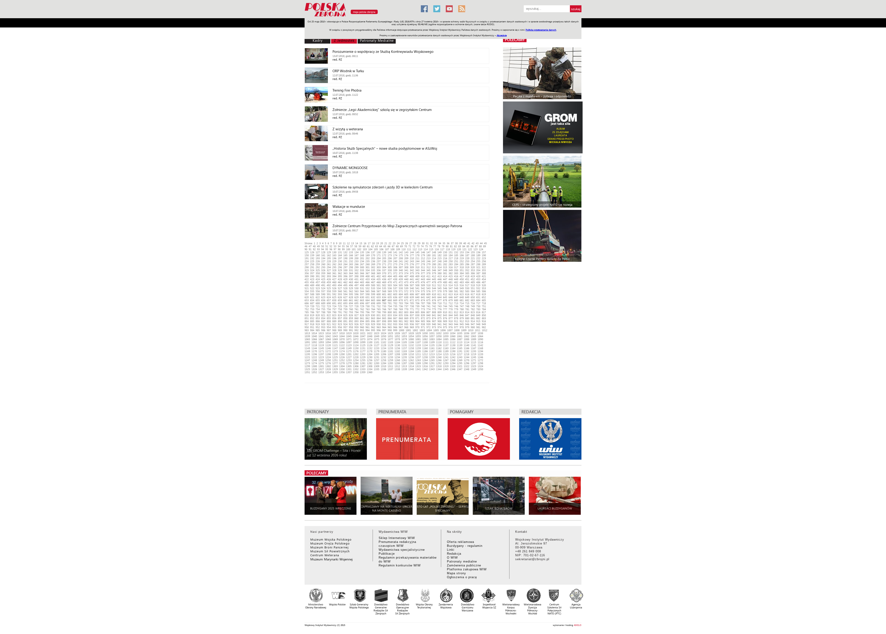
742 (434, 306)
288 (478, 264)
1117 (307, 345)
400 (367, 276)
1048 (369, 336)
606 (412, 294)
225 (312, 261)
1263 (418, 360)
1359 (362, 372)
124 (481, 249)
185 (456, 255)
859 (351, 318)
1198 (328, 354)
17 (369, 243)
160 (318, 255)
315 (445, 267)
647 (456, 297)
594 (345, 294)
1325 (307, 369)
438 (395, 279)
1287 (404, 363)
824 (340, 315)
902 (406, 321)
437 (390, 279)
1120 (328, 345)
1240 (439, 357)
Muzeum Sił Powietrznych (330, 551)
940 (434, 324)
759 (345, 309)
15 (360, 243)
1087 (459, 339)
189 (478, 255)
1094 (328, 342)
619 (484, 294)
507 (412, 285)
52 (330, 246)
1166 (466, 348)
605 (406, 294)
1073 (362, 339)
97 (335, 249)
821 (323, 315)
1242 (452, 357)
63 (376, 246)
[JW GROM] (543, 127)
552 (478, 288)
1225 (335, 357)
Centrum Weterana (324, 555)
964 (384, 327)
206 (390, 258)
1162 (439, 348)
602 (390, 294)
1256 (369, 360)
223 (484, 258)
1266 (439, 360)
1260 (397, 360)
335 (373, 270)
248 (439, 261)
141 (395, 252)
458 (323, 282)
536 (390, 288)
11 (344, 243)
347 (439, 270)
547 (451, 288)
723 (329, 306)
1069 (335, 339)
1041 (321, 336)
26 (406, 243)
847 (467, 315)
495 (345, 285)
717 (478, 303)
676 (434, 300)
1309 (376, 366)
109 (398, 249)
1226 (342, 357)
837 (412, 315)
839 (423, 315)
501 (379, 285)
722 (323, 306)
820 (318, 315)
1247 (307, 360)
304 (384, 267)
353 (473, 270)
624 (329, 297)
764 (373, 309)
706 (417, 303)
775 (434, 309)
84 (463, 246)
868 (401, 318)
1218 (466, 354)
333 (362, 270)
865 (384, 318)
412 (434, 276)
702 (395, 303)
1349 (473, 369)
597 (362, 294)
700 (384, 303)
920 (323, 324)
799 (384, 312)
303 (379, 267)
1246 (480, 357)
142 (401, 252)
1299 (307, 366)
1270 (466, 360)
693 (345, 303)
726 (345, 306)
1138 (452, 345)
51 (326, 246)
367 (367, 273)
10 (340, 243)
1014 (314, 333)
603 (395, 294)
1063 (473, 336)
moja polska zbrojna (364, 11)
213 (428, 258)
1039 (307, 336)
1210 (411, 354)
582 (462, 291)
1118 (314, 345)
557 (323, 291)
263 (340, 264)
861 (362, 318)
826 (351, 315)
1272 (480, 360)
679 (451, 300)
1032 (439, 333)
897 (379, 321)
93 (318, 249)
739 (417, 306)
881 (473, 318)
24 (398, 243)
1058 (439, 336)
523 (318, 288)
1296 (466, 363)
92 (314, 249)
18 (373, 243)
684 (478, 300)
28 (414, 243)
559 (334, 291)
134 (356, 252)
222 (478, 258)
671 (406, 300)
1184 (411, 351)
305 (390, 267)
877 (451, 318)
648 (462, 297)
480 (445, 282)
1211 (418, 354)
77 (434, 246)
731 (373, 306)
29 (419, 243)
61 (368, 246)
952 (318, 327)
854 (323, 318)
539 (406, 288)
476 (423, 282)
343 (417, 270)
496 (351, 285)
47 (310, 246)
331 (351, 270)
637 (401, 297)
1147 (335, 348)
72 (414, 246)
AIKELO (577, 625)
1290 (425, 363)
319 (467, 267)
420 (478, 276)
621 (312, 297)
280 (434, 264)
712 (451, 303)
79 (443, 246)
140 (390, 252)
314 (439, 267)
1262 (411, 360)
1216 (452, 354)
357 (312, 273)
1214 (439, 354)
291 (312, 267)
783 (478, 309)
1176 (356, 351)
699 (379, 303)
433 (367, 279)
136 (367, 252)
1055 (418, 336)
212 (423, 258)
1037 (473, 333)
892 (351, 321)
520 (484, 285)
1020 (356, 333)
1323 (473, 366)
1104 (397, 342)
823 (334, 315)
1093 (321, 342)
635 (390, 297)
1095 (335, 342)
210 (412, 258)
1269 (459, 360)
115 (431, 249)
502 (384, 285)
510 (428, 285)
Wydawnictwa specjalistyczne (402, 549)
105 (376, 249)
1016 (328, 333)
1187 (432, 351)
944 (456, 324)
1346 (452, 369)
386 (473, 273)
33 (435, 243)
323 (307, 270)
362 (340, 273)
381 (445, 273)
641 (423, 297)
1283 (376, 363)
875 (439, 318)
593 (340, 294)
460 (334, 282)
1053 (404, 336)
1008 (457, 330)
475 (417, 282)
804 (412, 312)
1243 (459, 357)
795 (362, 312)
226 (318, 261)
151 (451, 252)
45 (485, 243)
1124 (356, 345)
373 (401, 273)
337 (384, 270)
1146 (328, 348)
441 (412, 279)
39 (460, 243)
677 (439, 300)
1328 (328, 369)
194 (323, 258)
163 (334, 255)
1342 (425, 369)
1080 (411, 339)
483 (462, 282)
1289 (418, 363)
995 (373, 330)
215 (439, 258)
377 (423, 273)
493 (334, 285)
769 (401, 309)
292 (318, 267)
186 (462, 255)
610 (434, 294)
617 (473, 294)
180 (428, 255)
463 (351, 282)
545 (439, 288)
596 (356, 294)
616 (467, 294)
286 (467, 264)
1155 (390, 348)
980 (473, 327)
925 (351, 324)
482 (456, 282)
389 (307, 276)
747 (462, 306)
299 (356, 267)
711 (445, 303)
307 (401, 267)
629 (356, 297)
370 (384, 273)
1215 (446, 354)
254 (473, 261)
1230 (369, 357)
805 (417, 312)
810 (445, 312)
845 (456, 315)
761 (356, 309)
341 (406, 270)
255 (478, 261)
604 (401, 294)
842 (439, 315)
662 (356, 300)
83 (459, 246)
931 (384, 324)
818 (307, 315)
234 (362, 261)
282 (445, 264)
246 (428, 261)
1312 (397, 366)
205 (384, 258)
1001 (408, 330)
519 (478, 285)
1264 (425, 360)
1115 (473, 342)
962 (373, 327)
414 (445, 276)
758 (340, 309)
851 (307, 318)
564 (362, 291)
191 (307, 258)
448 (451, 279)
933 (395, 324)
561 (345, 291)
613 (451, 294)
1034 (452, 333)
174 (395, 255)
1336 (383, 369)
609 (428, 294)
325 (318, 270)
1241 (446, 357)
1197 (321, 354)
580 (451, 291)
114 (426, 249)
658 (334, 300)
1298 (480, 363)
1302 (328, 366)
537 (395, 288)
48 (314, 246)
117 (442, 249)
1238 (425, 357)
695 (356, 303)
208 (401, 258)
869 (406, 318)
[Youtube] (449, 8)
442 (417, 279)
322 (484, 267)
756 (329, 309)
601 (384, 294)
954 (329, 327)
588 (312, 294)
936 (412, 324)
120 (459, 249)
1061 (459, 336)
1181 (390, 351)
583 (467, 291)
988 (334, 330)
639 (412, 297)
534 (379, 288)
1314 (411, 366)
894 (362, 321)
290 (307, 267)
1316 (425, 366)
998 (390, 330)
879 (462, 318)
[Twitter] (436, 8)
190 (484, 255)
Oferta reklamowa (460, 542)
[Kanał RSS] (461, 8)
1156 (397, 348)
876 (445, 318)
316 (451, 267)
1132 (411, 345)
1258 (383, 360)
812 (456, 312)
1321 (459, 366)
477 (428, 282)
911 (456, 321)
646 (451, 297)
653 (307, 300)
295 (334, 267)
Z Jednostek (344, 40)
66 (389, 246)
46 (306, 246)
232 (351, 261)
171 (379, 255)
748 (467, 306)
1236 (411, 357)
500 (373, 285)
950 (307, 327)
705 (412, 303)
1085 (446, 339)
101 (354, 249)
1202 (356, 354)
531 (362, 288)
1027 (404, 333)
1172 (328, 351)
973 (434, 327)
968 (406, 327)
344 (423, 270)
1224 (328, 357)
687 (312, 303)
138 (379, 252)
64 (380, 246)
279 (428, 264)
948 (478, 324)
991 (351, 330)
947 (473, 324)
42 (473, 243)
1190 (452, 351)
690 (329, 303)
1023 (376, 333)
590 (323, 294)
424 (318, 279)
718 (484, 303)
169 (367, 255)
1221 (307, 357)
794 (356, 312)
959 (356, 327)
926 (356, 324)
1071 (349, 339)
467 (373, 282)
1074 (369, 339)
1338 (397, 369)
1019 (349, 333)
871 (417, 318)
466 (367, 282)
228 (329, 261)
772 (417, 309)
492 (329, 285)
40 (464, 243)
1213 (432, 354)
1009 (464, 330)
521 (307, 288)
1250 (328, 360)
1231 (376, 357)
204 (379, 258)
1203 (362, 354)
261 (329, 264)
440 (406, 279)
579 (445, 291)
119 (453, 249)
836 (406, 315)
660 (345, 300)
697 (367, 303)
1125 (362, 345)
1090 (480, 339)
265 (351, 264)
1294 (452, 363)
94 (322, 249)
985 (318, 330)
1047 (362, 336)
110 (403, 249)
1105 (404, 342)
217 (451, 258)
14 (356, 243)
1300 (314, 366)
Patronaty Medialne (377, 40)
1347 (459, 369)
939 (428, 324)
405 (395, 276)
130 (334, 252)
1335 (376, 369)
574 (417, 291)
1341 (418, 369)
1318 (439, 366)
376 (417, 273)
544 (434, 288)
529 (351, 288)
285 (462, 264)
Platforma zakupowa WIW (467, 569)
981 (478, 327)
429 (345, 279)
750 (478, 306)
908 (439, 321)
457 (318, 282)
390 (312, 276)
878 (456, 318)
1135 (432, 345)
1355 (335, 372)
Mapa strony (456, 573)
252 (462, 261)
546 (445, 288)
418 (467, 276)
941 (439, 324)
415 (451, 276)
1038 (480, 333)
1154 (383, 348)
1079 (404, 339)
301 (367, 267)
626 (340, 297)
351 (462, 270)
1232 (383, 357)
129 (329, 252)
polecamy (515, 39)
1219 (473, 354)
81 (451, 246)
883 (484, 318)
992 (356, 330)
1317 (432, 366)
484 (467, 282)
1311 (390, 366)
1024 (383, 333)
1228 (356, 357)
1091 (307, 342)
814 (467, 312)
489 (312, 285)
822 (329, 315)
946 (467, 324)
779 (456, 309)
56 (347, 246)
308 (406, 267)
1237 (418, 357)
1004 (429, 330)
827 (356, 315)
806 (423, 312)
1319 (446, 366)
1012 (484, 330)
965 (390, 327)
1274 (314, 363)
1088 (466, 339)
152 (456, 252)
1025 (390, 333)
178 (417, 255)
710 (439, 303)
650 (473, 297)
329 (340, 270)
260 (323, 264)
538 (401, 288)
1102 (383, 342)
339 (395, 270)
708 (428, 303)
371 (390, 273)
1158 (411, 348)
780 (462, 309)
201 (362, 258)
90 (306, 249)
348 (445, 270)
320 (473, 267)
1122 (342, 345)
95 (326, 249)
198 (345, 258)
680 (456, 300)
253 (467, 261)
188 (473, 255)
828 (362, 315)
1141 (473, 345)
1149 (349, 348)
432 (362, 279)
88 (480, 246)
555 (312, 291)
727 (351, 306)
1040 (314, 336)
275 (406, 264)
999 (395, 330)
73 (418, 246)
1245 (473, 357)
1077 (390, 339)
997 (384, 330)
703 (401, 303)
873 (428, 318)
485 (473, 282)
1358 (356, 372)
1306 (356, 366)
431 (356, 279)
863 (373, 318)
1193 (473, 351)
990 (345, 330)
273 (395, 264)
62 (372, 246)
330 (345, 270)
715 (467, 303)
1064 (480, 336)
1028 (411, 333)
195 (329, 258)
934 (401, 324)
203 (373, 258)
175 (401, 255)
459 (329, 282)
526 (334, 288)
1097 (349, 342)
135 (362, 252)
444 (428, 279)
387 (478, 273)
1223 (321, 357)
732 (379, 306)
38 (456, 243)
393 (329, 276)
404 (390, 276)
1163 (446, 348)
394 (334, 276)
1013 (307, 333)
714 (462, 303)
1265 (432, 360)
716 (473, 303)
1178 (369, 351)
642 (428, 297)
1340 (411, 369)
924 (345, 324)
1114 (466, 342)
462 (345, 282)
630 (362, 297)
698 (373, 303)
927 (362, 324)
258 (312, 264)
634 (384, 297)
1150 (356, 348)
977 (456, 327)
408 (412, 276)
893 (356, 321)
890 (340, 321)
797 (373, 312)
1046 (356, 336)
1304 (342, 366)
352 (467, 270)
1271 (473, 360)
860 (356, 318)
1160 (425, 348)
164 (340, 255)
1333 (362, 369)
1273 (307, 363)
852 (312, 318)
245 (423, 261)
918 (312, 324)
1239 (432, 357)
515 (456, 285)
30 (423, 243)
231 (345, 261)
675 (428, 300)
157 (484, 252)
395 (340, 276)
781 (467, 309)
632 (373, 297)
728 (356, 306)
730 (367, 306)
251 (456, 261)
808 (434, 312)
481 (451, 282)
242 (406, 261)
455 (307, 282)
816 (478, 312)
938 (423, 324)
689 (323, 303)
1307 (362, 366)
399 (362, 276)
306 (395, 267)
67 (393, 246)
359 (323, 273)
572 (406, 291)
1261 (404, 360)
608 (423, 294)
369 (379, 273)
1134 (425, 345)
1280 (356, 363)
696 (362, 303)
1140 (466, 345)
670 (401, 300)
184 (451, 255)
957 (345, 327)
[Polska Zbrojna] (360, 16)
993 (362, 330)
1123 (349, 345)
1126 (369, 345)
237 (379, 261)
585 (478, 291)
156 (478, 252)
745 (451, 306)
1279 (349, 363)
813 (462, 312)
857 (340, 318)
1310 (383, 366)
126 (312, 252)
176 (406, 255)
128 (323, 252)
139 (384, 252)
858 (345, 318)
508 (417, 285)
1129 (390, 345)
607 (417, 294)
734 (390, 306)
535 (384, 288)
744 (445, 306)
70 (405, 246)
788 (323, 312)
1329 (335, 369)
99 (343, 249)
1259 (390, 360)
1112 (452, 342)
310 (417, 267)
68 (397, 246)
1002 (415, 330)
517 (467, 285)
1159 (418, 348)
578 (439, 291)
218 (456, 258)
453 (478, 279)
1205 (376, 354)
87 (476, 246)
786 (312, 312)
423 (312, 279)
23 (394, 243)
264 (345, 264)
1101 (376, 342)
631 (367, 297)
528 (345, 288)
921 (329, 324)
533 (373, 288)
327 (329, 270)
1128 (383, 345)
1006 (443, 330)
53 (335, 246)
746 (456, 306)
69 (401, 246)
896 (373, 321)
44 (481, 243)
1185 (418, 351)
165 (345, 255)
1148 (342, 348)
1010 (470, 330)
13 (352, 243)
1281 (362, 363)
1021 (362, 333)
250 (451, 261)
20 (381, 243)
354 (478, 270)
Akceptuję (502, 35)
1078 (397, 339)
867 (395, 318)
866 (390, 318)
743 (439, 306)
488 (307, 285)
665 (373, 300)
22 (390, 243)
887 (323, 321)
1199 (335, 354)
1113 (459, 342)
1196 (314, 354)
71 (409, 246)
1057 (432, 336)
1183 (404, 351)
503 (390, 285)
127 (318, 252)
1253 (349, 360)
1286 (397, 363)
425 (323, 279)
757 (334, 309)
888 (329, 321)
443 (423, 279)
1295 (459, 363)
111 (409, 249)
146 (423, 252)
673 (417, 300)
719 (307, 306)
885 (312, 321)
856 (334, 318)
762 (362, 309)
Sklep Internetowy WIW (397, 538)
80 (447, 246)
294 (329, 267)
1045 (349, 336)
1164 (452, 348)
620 (307, 297)
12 (348, 243)
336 (379, 270)
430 (351, 279)
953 (323, 327)
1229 (362, 357)
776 (439, 309)
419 (473, 276)
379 (434, 273)
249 (445, 261)
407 (406, 276)
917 (307, 324)
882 (478, 318)
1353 (321, 372)
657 (329, 300)
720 (312, 306)
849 (478, 315)
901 (401, 321)
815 (473, 312)
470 (390, 282)
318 (462, 267)
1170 (314, 351)
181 (434, 255)
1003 (422, 330)
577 (434, 291)
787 (318, 312)
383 (456, 273)
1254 (356, 360)
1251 (335, 360)
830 (373, 315)
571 (401, 291)
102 (359, 249)
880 (467, 318)
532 (367, 288)
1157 (404, 348)
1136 (439, 345)
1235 (404, 357)
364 (351, 273)
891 (345, 321)
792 (345, 312)
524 (323, 288)
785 (307, 312)
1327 (321, 369)
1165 (459, 348)
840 (428, 315)
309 (412, 267)
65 (384, 246)
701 (390, 303)
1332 (356, 369)
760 (351, 309)
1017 (335, 333)
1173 (335, 351)
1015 (321, 333)
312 (428, 267)
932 (390, 324)
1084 (439, 339)
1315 (418, 366)
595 (351, 294)
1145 (321, 348)
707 (423, 303)
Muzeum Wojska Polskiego (331, 539)
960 (362, 327)
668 (390, 300)
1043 (335, 336)
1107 (418, 342)
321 (478, 267)
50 (322, 246)
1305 (349, 366)
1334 (369, 369)
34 (439, 243)
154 (467, 252)
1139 (459, 345)
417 (462, 276)
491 (323, 285)
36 (448, 243)
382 (451, 273)
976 (451, 327)
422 (307, 279)
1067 (321, 339)
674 (423, 300)
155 (473, 252)
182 (439, 255)
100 (348, 249)
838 (417, 315)
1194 (480, 351)
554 (307, 291)
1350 (480, 369)
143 (406, 252)
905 (423, 321)
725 (340, 306)
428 (340, 279)
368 (373, 273)
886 (318, 321)
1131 (404, 345)
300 (362, 267)
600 (379, 294)
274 (401, 264)
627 (345, 297)
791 (340, 312)
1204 (369, 354)
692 (340, 303)
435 (379, 279)
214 (434, 258)
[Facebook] (424, 8)
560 (340, 291)
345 (428, 270)
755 (323, 309)
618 (478, 294)
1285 (390, 363)
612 (445, 294)
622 (318, 297)
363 (345, 273)
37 (452, 243)
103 (365, 249)
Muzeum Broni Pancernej (329, 547)
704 (406, 303)
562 (351, 291)
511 (434, 285)
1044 (342, 336)
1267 (446, 360)
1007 (450, 330)
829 (367, 315)
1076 (383, 339)
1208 (397, 354)
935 (406, 324)
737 (406, 306)
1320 (452, 366)
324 (312, 270)
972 (428, 327)
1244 (466, 357)
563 (356, 291)
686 (307, 303)
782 (473, 309)
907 (434, 321)
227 (323, 261)
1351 (307, 372)
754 (318, 309)
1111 (446, 342)
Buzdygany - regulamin (464, 546)
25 (402, 243)
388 (484, 273)
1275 (321, 363)
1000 (401, 330)
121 (464, 249)
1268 (452, 360)
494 (340, 285)
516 (462, 285)
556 (318, 291)
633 (379, 297)
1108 (425, 342)
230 (340, 261)
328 (334, 270)
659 (340, 300)
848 (473, 315)
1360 (369, 372)
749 (473, 306)
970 (417, 327)
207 (395, 258)
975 (445, 327)
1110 (439, 342)
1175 (349, 351)
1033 (446, 333)
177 (412, 255)
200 (356, 258)
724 (334, 306)
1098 (356, 342)
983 (307, 330)
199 (351, 258)
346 (434, 270)
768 (395, 309)
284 (456, 264)
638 (406, 297)
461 (340, 282)
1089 (473, 339)
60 (364, 246)
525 (329, 288)
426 (329, 279)
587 (307, 294)
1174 (342, 351)
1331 (349, 369)
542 (423, 288)
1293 (446, 363)
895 (367, 321)
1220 (480, 354)
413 (439, 276)
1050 (383, 336)
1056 (425, 336)
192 (312, 258)
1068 (328, 339)
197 (340, 258)
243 (412, 261)
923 (340, 324)
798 (379, 312)
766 (384, 309)
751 (484, 306)
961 (367, 327)
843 (445, 315)
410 (423, 276)
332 (356, 270)
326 (323, 270)
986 (323, 330)
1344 (439, 369)
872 (423, 318)
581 (456, 291)
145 (417, 252)
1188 (439, 351)
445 (434, 279)
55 (343, 246)
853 (318, 318)
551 (473, 288)
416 (456, 276)
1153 (376, 348)
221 (473, 258)
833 (390, 315)
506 (406, 285)
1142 (480, 345)
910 (451, 321)
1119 (321, 345)
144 (412, 252)
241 (401, 261)
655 (318, 300)
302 (373, 267)
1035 (459, 333)
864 (379, 318)
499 (367, 285)
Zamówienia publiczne (464, 565)
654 (312, 300)
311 (423, 267)
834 (395, 315)
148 (434, 252)
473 (406, 282)
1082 (425, 339)
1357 (349, 372)
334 (367, 270)
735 (395, 306)
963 (379, 327)
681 (462, 300)
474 (412, 282)
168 (362, 255)
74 (422, 246)
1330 (342, 369)
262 (334, 264)
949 (484, 324)
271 (384, 264)
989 (340, 330)
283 (451, 264)
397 (351, 276)
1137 (446, 345)
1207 (390, 354)
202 (367, 258)
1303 (335, 366)
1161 (432, 348)
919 (318, 324)
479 (439, 282)
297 (345, 267)
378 (428, 273)
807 (428, 312)
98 (339, 249)
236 (373, 261)
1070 (342, 339)
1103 (390, 342)
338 (390, 270)
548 (456, 288)
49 (318, 246)
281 (439, 264)
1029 (418, 333)
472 (401, 282)
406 (401, 276)
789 (329, 312)
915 (478, 321)
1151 (362, 348)
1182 (397, 351)
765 (379, 309)
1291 (432, 363)
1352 (314, 372)
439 (401, 279)
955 (334, 327)
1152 (369, 348)
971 (423, 327)
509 (423, 285)
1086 (452, 339)
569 (390, 291)
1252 (342, 360)
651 (478, 297)
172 (384, 255)
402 (379, 276)
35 (444, 243)
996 (379, 330)
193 (318, 258)
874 (434, 318)
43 (477, 243)
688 (318, 303)
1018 (342, 333)
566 (373, 291)
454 (484, 279)
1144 (314, 348)
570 (395, 291)
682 (467, 300)
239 (390, 261)
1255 (362, 360)
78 (438, 246)
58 (355, 246)
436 (384, 279)
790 (334, 312)
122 (470, 249)
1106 (411, 342)
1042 (328, 336)
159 (312, 255)
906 (428, 321)
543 (428, 288)
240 (395, 261)
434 (373, 279)
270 (379, 264)
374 (406, 273)
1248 (314, 360)
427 (334, 279)
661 (351, 300)
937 (417, 324)
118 (448, 249)
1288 (411, 363)
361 (334, 273)
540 (412, 288)
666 (379, 300)
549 (462, 288)
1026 (397, 333)
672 (412, 300)
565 (367, 291)
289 (484, 264)
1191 (459, 351)
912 (462, 321)
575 (423, 291)
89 (484, 246)
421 (484, 276)
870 (412, 318)
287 (473, 264)
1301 (321, 366)
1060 (452, 336)
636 (395, 297)
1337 (390, 369)
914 (473, 321)
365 (356, 273)
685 (484, 300)
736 (401, 306)
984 (312, 330)
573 (412, 291)
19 (377, 243)
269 (373, 264)
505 (401, 285)
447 (445, 279)
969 (412, 327)
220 (467, 258)
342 (412, 270)
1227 (349, 357)
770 (406, 309)
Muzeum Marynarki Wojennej (331, 559)
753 (312, 309)
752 (307, 309)
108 (392, 249)
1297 (473, 363)
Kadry (318, 40)
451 (467, 279)
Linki (450, 549)
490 (318, 285)
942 (445, 324)
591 (329, 294)
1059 (446, 336)
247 (434, 261)
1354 (328, 372)
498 (362, 285)
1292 (439, 363)
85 (468, 246)
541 (417, 288)
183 (445, 255)
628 (351, 297)
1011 (477, 330)
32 (431, 243)
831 (379, 315)
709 (434, 303)
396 (345, 276)
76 (430, 246)
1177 (362, 351)
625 (334, 297)
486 (478, 282)
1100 (369, 342)
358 (318, 273)
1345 (446, 369)
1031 (432, 333)
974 (439, 327)
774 (428, 309)
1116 (480, 342)
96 (330, 249)
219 (462, 258)
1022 (369, 333)
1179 (376, 351)
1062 (466, 336)
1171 (321, 351)
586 (484, 291)
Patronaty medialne (462, 561)
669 (395, 300)
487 (484, 282)
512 (439, 285)
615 (462, 294)
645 (445, 297)
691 (334, 303)
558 (329, 291)
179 (423, 255)
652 (484, 297)
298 (351, 267)
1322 (466, 366)
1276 (328, 363)
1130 (397, 345)
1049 (376, 336)
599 (373, 294)
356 (307, 273)
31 (427, 243)
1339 (404, 369)
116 (437, 249)
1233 (390, 357)
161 (323, 255)
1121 (335, 345)
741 (428, 306)
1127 (376, 345)
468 (379, 282)
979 (467, 327)
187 (467, 255)
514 (451, 285)
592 (334, 294)
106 (381, 249)
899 (390, 321)
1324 (480, 366)
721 (318, 306)
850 (484, 315)
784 (484, 309)
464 (356, 282)
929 (373, 324)
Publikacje (387, 553)
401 (373, 276)
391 (318, 276)
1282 (369, 363)
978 (462, 327)
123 (475, 249)
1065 (307, 339)
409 (417, 276)
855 (329, 318)
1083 (432, 339)
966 (395, 327)
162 (329, 255)
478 (434, 282)
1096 (342, 342)
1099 (362, 342)
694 (351, 303)
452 (473, 279)
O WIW (452, 557)
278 (423, 264)
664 (367, 300)
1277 (335, 363)
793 (351, 312)
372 (395, 273)
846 (462, 315)
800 (390, 312)
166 (351, 255)
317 (456, 267)
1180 (383, 351)
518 (473, 285)
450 (462, 279)
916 (484, 321)
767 (390, 309)
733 (384, 306)
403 (384, 276)
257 (307, 264)
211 (417, 258)
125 (307, 252)
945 (462, 324)
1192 (466, 351)
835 (401, 315)
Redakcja (454, 553)
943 (451, 324)
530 (356, 288)
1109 (432, 342)
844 (451, 315)
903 (412, 321)
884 (307, 321)
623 (323, 297)
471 (395, 282)
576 (428, 291)
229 (334, 261)
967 (401, 327)
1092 (314, 342)
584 (473, 291)
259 (318, 264)
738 (412, 306)
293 (323, 267)
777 (445, 309)
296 (340, 267)
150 (445, 252)
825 (345, 315)
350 (456, 270)
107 (387, 249)
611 (439, 294)
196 (334, 258)
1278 (342, 363)
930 (379, 324)
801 (395, 312)
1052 (397, 336)
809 (439, 312)
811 (451, 312)
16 (365, 243)
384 (462, 273)
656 (323, 300)
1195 (307, 354)
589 (318, 294)
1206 (383, 354)
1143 (307, 348)
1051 (390, 336)
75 (426, 246)
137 (373, 252)
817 (484, 312)
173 (390, 255)
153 (462, 252)
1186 (425, 351)
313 (434, 267)
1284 (383, 363)
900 (395, 321)
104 (370, 249)
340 (401, 270)
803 (406, 312)
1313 (404, 366)
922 (334, 324)
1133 (418, 345)
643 (434, 297)
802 (401, 312)
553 (484, 288)
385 (467, 273)
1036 (466, 333)
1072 (356, 339)
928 (367, 324)
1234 (397, 357)
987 (329, 330)
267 (362, 264)
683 (473, 300)
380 (439, 273)
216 (445, 258)
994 (367, 330)
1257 (376, 360)
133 (351, 252)
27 (410, 243)
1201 (349, 354)
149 (439, 252)
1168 (480, 348)
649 (467, 297)
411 (428, 276)
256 (484, 261)
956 (340, 327)
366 (362, 273)
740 (423, 306)
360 (329, 273)
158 (307, 255)
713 (456, 303)
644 (439, 297)
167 (356, 255)
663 (362, 300)
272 (390, 264)
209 (406, 258)
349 (451, 270)
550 (467, 288)
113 (420, 249)
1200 (342, 354)
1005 (436, 330)
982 (484, 327)
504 (395, 285)
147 (428, 252)
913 (467, 321)
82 (455, 246)
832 (384, 315)
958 (351, 327)
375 (412, 273)
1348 (466, 369)
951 (312, 327)
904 (417, 321)
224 (307, 261)
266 (356, 264)
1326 (314, 369)
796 (367, 312)
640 (417, 297)
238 (384, 261)
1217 (459, 354)
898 (384, 321)
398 (356, 276)
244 (417, 261)
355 (484, 270)
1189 (446, 351)
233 (356, 261)
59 (360, 246)
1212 (425, 354)
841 (434, 315)
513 (445, 285)
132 (345, 252)
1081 (418, 339)
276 (412, 264)
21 (385, 243)
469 (384, 282)
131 (340, 252)
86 (472, 246)
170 (373, 255)
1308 (369, 366)
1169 (307, 351)
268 (367, 264)
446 (439, 279)
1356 (342, 372)
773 (423, 309)
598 (367, 294)
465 (362, 282)
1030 (425, 333)
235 (367, 261)
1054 (411, 336)
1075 (376, 339)
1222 (314, 357)
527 (340, 288)
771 (412, 309)
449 (456, 279)
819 (312, 315)
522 (312, 288)
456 (312, 282)
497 (356, 285)
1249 (321, 360)
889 (334, 321)
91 (310, 249)
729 (362, 306)
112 (415, 249)
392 (323, 276)
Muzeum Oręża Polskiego (330, 543)
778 (451, 309)
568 (384, 291)
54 (339, 246)
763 (367, 309)
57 (351, 246)
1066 (314, 339)
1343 (432, 369)
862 (367, 318)
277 (417, 264)
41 (468, 243)
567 (379, 291)
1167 (473, 348)
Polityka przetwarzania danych (541, 29)
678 (445, 300)
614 (456, 294)
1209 (404, 354)
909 (445, 321)
